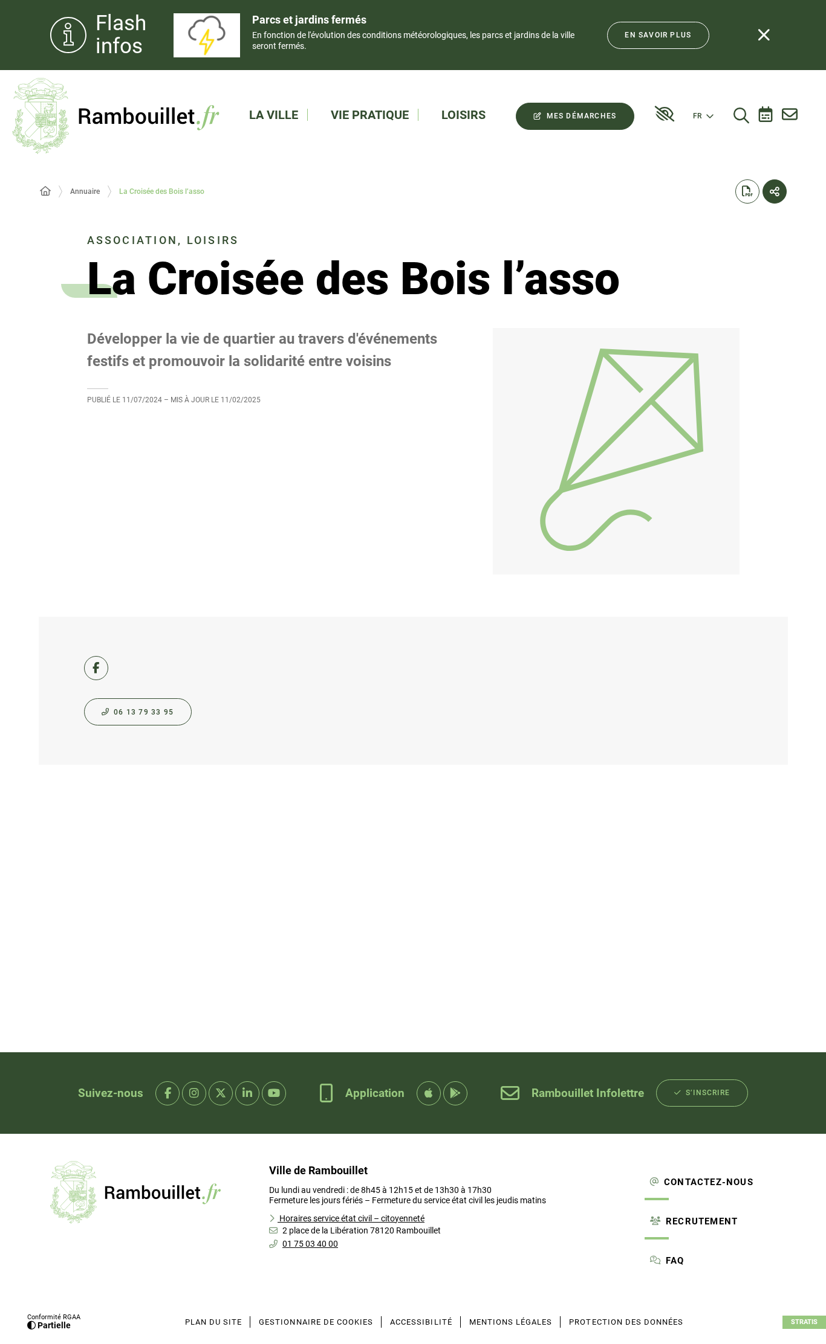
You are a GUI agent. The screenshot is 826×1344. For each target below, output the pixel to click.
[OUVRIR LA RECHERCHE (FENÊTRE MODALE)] (741, 116)
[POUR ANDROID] (455, 1093)
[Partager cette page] (775, 191)
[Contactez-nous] (790, 116)
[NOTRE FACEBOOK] (167, 1093)
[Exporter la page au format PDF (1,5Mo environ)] (747, 191)
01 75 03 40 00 (310, 1244)
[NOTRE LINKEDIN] (247, 1093)
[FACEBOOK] (96, 668)
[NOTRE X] (221, 1093)
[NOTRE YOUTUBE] (274, 1093)
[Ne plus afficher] (764, 35)
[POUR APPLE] (429, 1093)
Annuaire (85, 191)
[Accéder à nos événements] (765, 116)
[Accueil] (45, 191)
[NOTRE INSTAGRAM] (194, 1093)
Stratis (804, 1322)
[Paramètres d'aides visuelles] (664, 114)
